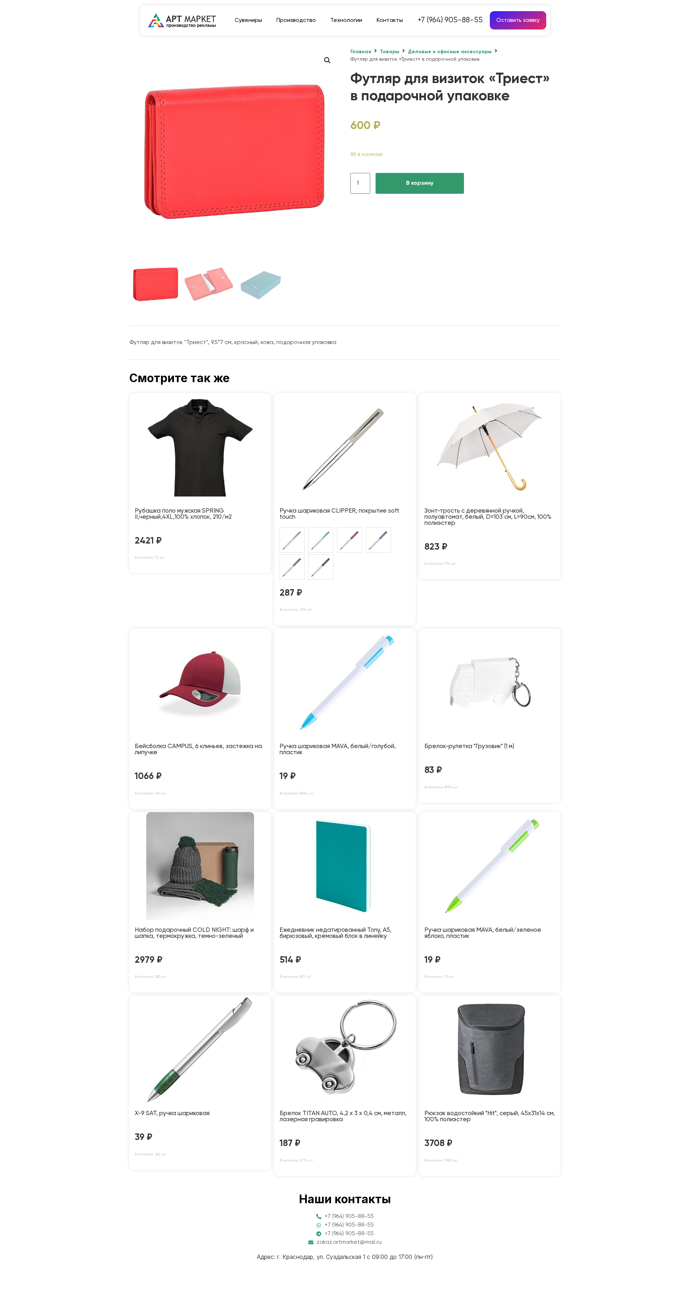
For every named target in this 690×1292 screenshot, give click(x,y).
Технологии (346, 20)
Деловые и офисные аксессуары (450, 51)
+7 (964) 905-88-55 (450, 20)
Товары (389, 51)
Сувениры (248, 20)
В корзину (419, 183)
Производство (296, 20)
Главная (360, 51)
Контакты (390, 20)
